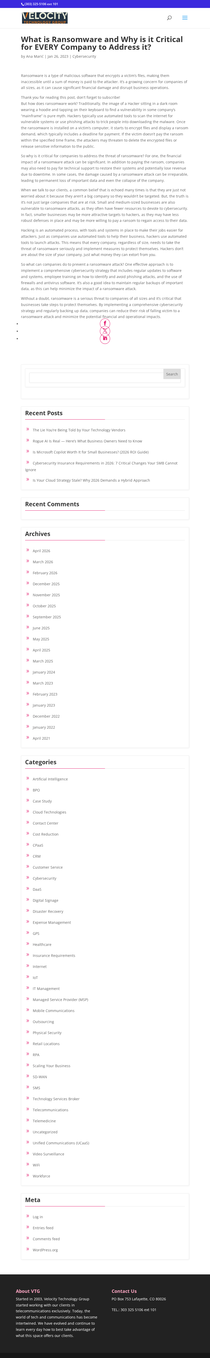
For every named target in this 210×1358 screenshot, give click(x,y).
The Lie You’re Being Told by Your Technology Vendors (79, 430)
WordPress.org (45, 1249)
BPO (36, 790)
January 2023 (44, 705)
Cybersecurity (84, 56)
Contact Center (45, 823)
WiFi (36, 1165)
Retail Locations (46, 1043)
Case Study (42, 801)
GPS (36, 933)
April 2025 (41, 650)
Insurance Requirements (54, 955)
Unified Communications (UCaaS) (61, 1143)
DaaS (37, 889)
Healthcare (42, 944)
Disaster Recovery (48, 911)
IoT (35, 977)
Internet (40, 966)
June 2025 (41, 628)
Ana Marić (35, 56)
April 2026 (41, 550)
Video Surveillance (48, 1154)
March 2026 (43, 561)
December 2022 (46, 716)
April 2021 (41, 738)
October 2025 (44, 605)
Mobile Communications (54, 1010)
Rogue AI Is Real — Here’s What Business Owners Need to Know (87, 441)
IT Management (46, 988)
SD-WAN (40, 1076)
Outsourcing (43, 1021)
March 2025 (43, 661)
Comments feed (46, 1238)
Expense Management (52, 922)
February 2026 (45, 572)
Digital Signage (45, 900)
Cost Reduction (46, 834)
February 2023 (45, 694)
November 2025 (46, 594)
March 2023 (43, 683)
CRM (37, 856)
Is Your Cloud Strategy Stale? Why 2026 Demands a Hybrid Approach (91, 480)
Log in (38, 1216)
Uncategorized (45, 1131)
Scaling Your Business (51, 1065)
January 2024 (44, 672)
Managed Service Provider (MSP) (60, 999)
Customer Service (48, 867)
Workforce (41, 1176)
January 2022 (44, 727)
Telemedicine (44, 1120)
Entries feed (43, 1227)
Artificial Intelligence (50, 779)
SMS (36, 1087)
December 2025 (46, 583)
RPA (36, 1054)
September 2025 (47, 616)
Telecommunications (50, 1109)
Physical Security (47, 1032)
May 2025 (41, 639)
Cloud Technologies (49, 812)
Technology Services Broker (56, 1098)
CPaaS (38, 845)
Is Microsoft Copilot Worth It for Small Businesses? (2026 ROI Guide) (91, 452)
